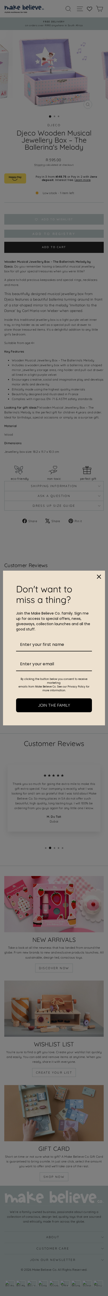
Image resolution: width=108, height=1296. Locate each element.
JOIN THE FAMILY (54, 705)
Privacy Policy (76, 687)
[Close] (99, 577)
